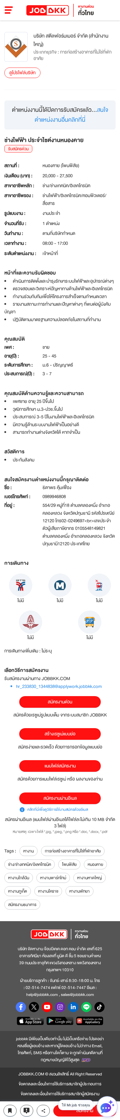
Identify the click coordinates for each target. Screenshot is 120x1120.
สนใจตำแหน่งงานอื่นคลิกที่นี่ (71, 115)
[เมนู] (9, 10)
